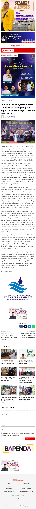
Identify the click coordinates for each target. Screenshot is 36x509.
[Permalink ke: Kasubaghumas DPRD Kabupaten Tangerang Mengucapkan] (27, 354)
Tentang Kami (26, 489)
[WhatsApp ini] (33, 326)
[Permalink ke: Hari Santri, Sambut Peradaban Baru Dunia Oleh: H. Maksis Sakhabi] (9, 354)
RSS (19, 498)
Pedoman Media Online (26, 491)
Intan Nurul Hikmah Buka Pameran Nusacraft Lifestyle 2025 (8, 378)
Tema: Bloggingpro (25, 506)
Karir (9, 486)
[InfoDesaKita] (18, 45)
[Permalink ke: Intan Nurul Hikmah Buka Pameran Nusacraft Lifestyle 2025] (9, 371)
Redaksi (26, 486)
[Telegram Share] (29, 326)
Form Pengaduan (9, 491)
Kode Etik (26, 483)
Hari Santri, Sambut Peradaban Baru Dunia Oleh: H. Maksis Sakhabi (8, 361)
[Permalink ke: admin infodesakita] (2, 117)
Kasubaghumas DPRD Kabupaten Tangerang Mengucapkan (26, 361)
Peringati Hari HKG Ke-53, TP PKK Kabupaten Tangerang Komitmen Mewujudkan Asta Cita (26, 379)
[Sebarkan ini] (21, 326)
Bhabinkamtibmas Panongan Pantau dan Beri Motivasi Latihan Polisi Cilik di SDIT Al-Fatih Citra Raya (9, 399)
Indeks (9, 483)
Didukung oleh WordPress (12, 506)
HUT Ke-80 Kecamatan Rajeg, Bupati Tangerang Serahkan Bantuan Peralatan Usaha (26, 398)
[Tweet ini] (25, 326)
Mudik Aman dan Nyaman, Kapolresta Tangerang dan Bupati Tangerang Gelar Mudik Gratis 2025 (9, 335)
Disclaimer (9, 489)
